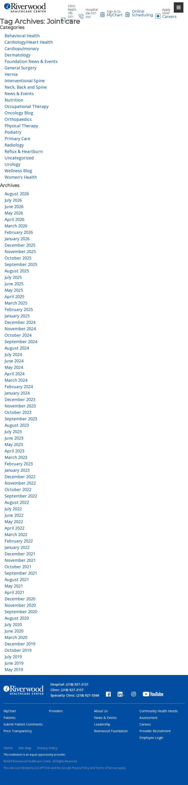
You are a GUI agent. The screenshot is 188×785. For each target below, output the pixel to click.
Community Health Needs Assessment (158, 714)
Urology (12, 164)
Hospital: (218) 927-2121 (69, 684)
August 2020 (17, 618)
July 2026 (13, 200)
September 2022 (21, 496)
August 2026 (17, 193)
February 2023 (19, 463)
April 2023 (14, 451)
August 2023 (17, 425)
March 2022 (16, 534)
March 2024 (16, 380)
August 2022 (17, 502)
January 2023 (17, 470)
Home (8, 748)
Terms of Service (106, 768)
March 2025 (16, 303)
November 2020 (20, 605)
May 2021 (14, 586)
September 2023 (21, 418)
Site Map (24, 748)
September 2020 (21, 611)
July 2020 (13, 624)
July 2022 (13, 508)
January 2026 (17, 238)
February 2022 (19, 541)
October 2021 (18, 566)
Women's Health (21, 177)
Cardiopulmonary (22, 48)
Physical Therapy (21, 125)
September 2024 (21, 341)
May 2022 (14, 521)
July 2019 (13, 656)
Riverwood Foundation (111, 731)
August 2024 (17, 348)
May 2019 (14, 669)
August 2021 (17, 579)
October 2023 (18, 412)
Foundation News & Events (31, 61)
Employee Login (151, 737)
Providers (56, 711)
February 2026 (19, 232)
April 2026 (14, 219)
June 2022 (14, 515)
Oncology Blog (19, 113)
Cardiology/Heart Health (29, 42)
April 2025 (14, 296)
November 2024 (20, 328)
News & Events (19, 93)
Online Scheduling (142, 13)
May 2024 (14, 367)
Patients (9, 717)
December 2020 (20, 598)
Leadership (102, 724)
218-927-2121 (91, 15)
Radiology (14, 145)
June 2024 (14, 361)
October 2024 (18, 335)
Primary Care (17, 138)
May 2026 (14, 213)
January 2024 (17, 393)
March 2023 (16, 457)
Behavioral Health (22, 35)
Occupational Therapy (27, 106)
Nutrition (14, 100)
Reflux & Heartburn (24, 151)
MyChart (115, 15)
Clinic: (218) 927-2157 (66, 690)
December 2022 (20, 476)
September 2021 (21, 573)
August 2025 (17, 271)
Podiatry (13, 132)
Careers (169, 17)
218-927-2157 (71, 16)
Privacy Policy (47, 748)
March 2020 (16, 637)
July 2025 (13, 277)
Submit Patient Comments (23, 724)
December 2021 (20, 553)
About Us (101, 711)
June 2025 (14, 283)
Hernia (11, 74)
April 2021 (14, 592)
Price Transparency (17, 731)
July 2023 (13, 431)
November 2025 (20, 251)
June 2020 (14, 631)
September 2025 (21, 264)
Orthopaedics (18, 119)
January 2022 (17, 547)
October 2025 (18, 258)
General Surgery (20, 68)
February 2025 (19, 309)
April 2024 (14, 373)
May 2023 (14, 444)
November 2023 (20, 406)
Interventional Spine (25, 80)
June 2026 (14, 206)
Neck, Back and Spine (26, 87)
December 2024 (20, 322)
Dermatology (17, 55)
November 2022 (20, 483)
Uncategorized (19, 158)
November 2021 (20, 560)
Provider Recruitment (155, 731)
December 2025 (20, 245)
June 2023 (14, 438)
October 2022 (18, 489)
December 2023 (20, 399)
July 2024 (13, 354)
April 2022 (14, 528)
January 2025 (17, 316)
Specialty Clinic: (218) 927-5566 (74, 695)
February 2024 (19, 386)
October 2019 (18, 650)
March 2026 (16, 226)
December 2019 (20, 644)
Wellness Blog (18, 170)
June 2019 (14, 663)
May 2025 (14, 290)
